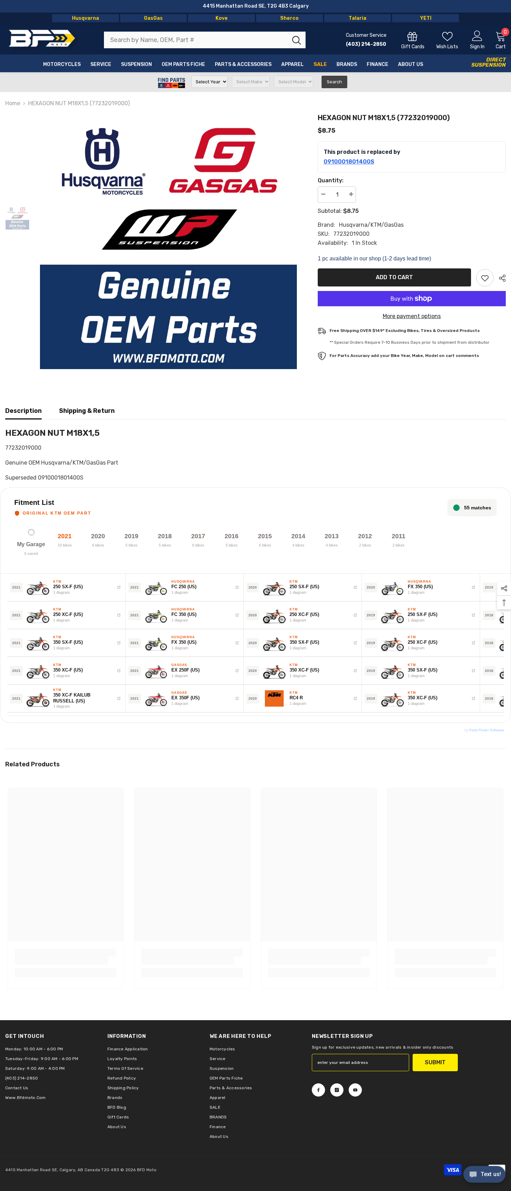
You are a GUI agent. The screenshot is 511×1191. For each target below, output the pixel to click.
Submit (435, 1062)
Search (334, 81)
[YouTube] (355, 1090)
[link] (61, 961)
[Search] (205, 40)
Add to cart (394, 277)
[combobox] (195, 40)
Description (23, 411)
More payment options (412, 316)
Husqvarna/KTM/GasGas (371, 225)
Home (12, 103)
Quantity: (330, 180)
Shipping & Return (87, 411)
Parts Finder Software (486, 730)
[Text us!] (484, 1175)
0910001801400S (349, 161)
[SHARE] (500, 278)
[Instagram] (336, 1090)
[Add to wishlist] (485, 277)
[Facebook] (318, 1090)
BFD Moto (146, 1169)
